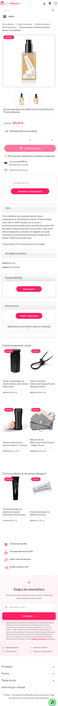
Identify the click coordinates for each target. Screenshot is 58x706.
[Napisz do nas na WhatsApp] (52, 702)
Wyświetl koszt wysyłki (18, 165)
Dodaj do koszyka (30, 148)
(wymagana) (30, 631)
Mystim (12, 263)
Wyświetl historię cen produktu (21, 131)
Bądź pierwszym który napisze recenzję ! (29, 328)
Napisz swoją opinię (29, 316)
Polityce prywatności (39, 639)
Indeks (5, 267)
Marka (5, 263)
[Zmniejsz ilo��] (8, 139)
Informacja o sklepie (13, 687)
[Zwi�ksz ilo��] (52, 139)
